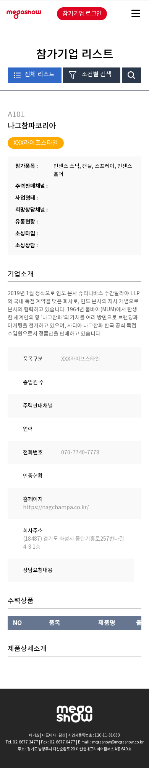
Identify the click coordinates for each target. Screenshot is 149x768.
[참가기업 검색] (131, 75)
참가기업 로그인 (82, 13)
